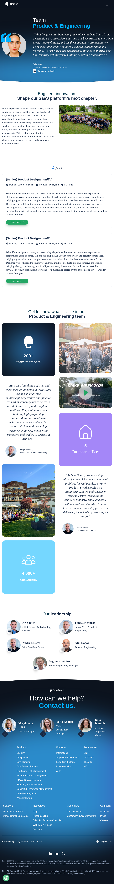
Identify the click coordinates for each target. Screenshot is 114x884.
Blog (35, 811)
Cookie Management (27, 793)
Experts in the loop (65, 762)
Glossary (37, 829)
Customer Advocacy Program (81, 816)
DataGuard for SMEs (13, 811)
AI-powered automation (67, 757)
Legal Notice (22, 841)
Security (21, 753)
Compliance (23, 757)
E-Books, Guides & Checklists (48, 820)
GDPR (87, 753)
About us (104, 811)
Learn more (15, 222)
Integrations (62, 753)
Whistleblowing (24, 798)
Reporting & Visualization (29, 784)
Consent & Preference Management (34, 789)
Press (103, 816)
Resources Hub (40, 816)
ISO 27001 (89, 757)
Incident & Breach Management (32, 775)
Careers (104, 820)
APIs (58, 771)
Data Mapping (23, 762)
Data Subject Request (27, 766)
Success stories (75, 811)
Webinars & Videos (42, 825)
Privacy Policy (8, 841)
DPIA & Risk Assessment (29, 780)
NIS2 (86, 766)
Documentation (63, 766)
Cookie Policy (36, 841)
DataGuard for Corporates (16, 816)
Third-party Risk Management (31, 771)
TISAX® (88, 762)
